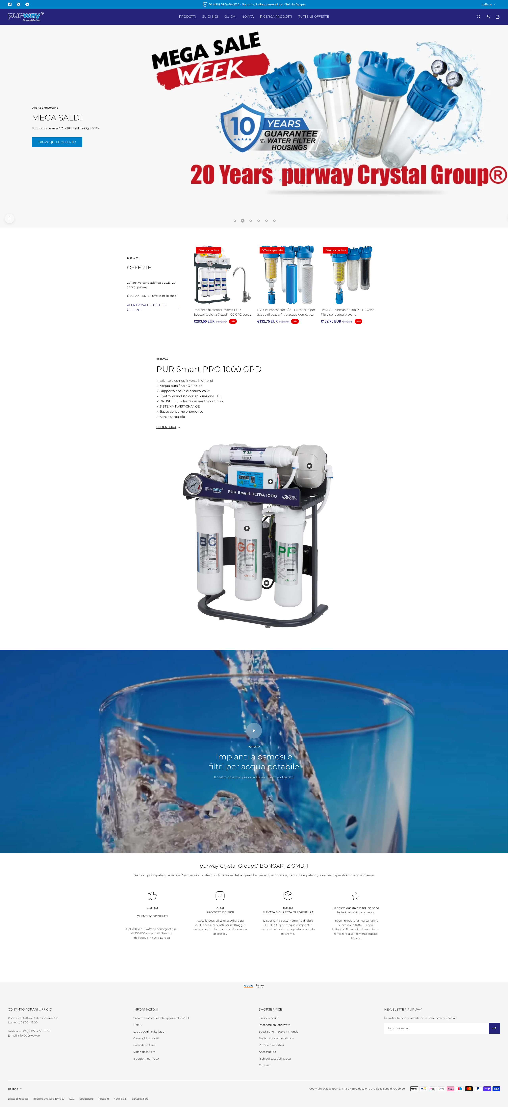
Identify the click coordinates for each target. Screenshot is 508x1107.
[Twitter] (18, 4)
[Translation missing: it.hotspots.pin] (247, 528)
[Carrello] (497, 16)
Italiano (13, 1089)
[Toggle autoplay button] (9, 218)
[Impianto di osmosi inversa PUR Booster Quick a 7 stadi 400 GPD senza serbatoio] (224, 275)
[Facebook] (9, 4)
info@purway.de (28, 1035)
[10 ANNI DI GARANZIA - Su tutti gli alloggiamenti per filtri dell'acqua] (254, 4)
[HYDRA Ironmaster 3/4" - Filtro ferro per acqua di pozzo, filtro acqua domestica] (287, 275)
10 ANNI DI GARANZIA (122, 146)
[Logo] (26, 17)
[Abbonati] (494, 1028)
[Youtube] (27, 4)
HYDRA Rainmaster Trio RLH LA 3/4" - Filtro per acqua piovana (348, 312)
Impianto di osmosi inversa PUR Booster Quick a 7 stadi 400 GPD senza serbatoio (222, 312)
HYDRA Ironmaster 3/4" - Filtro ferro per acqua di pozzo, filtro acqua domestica (286, 312)
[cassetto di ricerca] (478, 16)
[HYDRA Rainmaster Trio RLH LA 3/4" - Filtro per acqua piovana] (351, 275)
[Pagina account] (488, 16)
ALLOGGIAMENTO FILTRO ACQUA (64, 146)
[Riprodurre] (254, 731)
